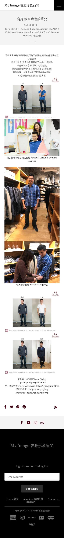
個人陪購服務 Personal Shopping (32, 284)
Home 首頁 (12, 499)
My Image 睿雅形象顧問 (21, 5)
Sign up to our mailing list (32, 466)
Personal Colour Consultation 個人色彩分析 (29, 32)
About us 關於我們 (33, 499)
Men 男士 (15, 28)
